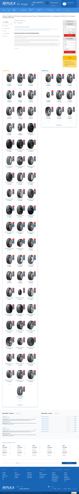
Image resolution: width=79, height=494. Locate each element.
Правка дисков (29, 477)
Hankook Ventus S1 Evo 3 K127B (30, 363)
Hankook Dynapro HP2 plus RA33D (20, 166)
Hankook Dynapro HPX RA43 (9, 182)
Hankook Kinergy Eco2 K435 (20, 248)
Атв (3, 479)
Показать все (20, 404)
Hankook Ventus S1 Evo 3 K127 (9, 363)
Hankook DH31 (70, 100)
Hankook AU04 (31, 100)
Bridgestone (4, 453)
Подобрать (69, 35)
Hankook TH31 (9, 281)
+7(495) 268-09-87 (37, 2)
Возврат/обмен (66, 477)
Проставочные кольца (43, 474)
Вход (18, 4)
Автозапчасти (42, 477)
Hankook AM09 (20, 100)
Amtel (3, 445)
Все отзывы (18, 413)
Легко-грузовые (7, 28)
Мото (3, 477)
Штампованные (17, 474)
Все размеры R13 (20, 22)
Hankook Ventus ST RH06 (20, 396)
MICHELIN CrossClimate (6, 429)
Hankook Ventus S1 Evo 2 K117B (30, 347)
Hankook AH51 (9, 100)
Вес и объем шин (54, 479)
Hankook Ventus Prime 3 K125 (31, 314)
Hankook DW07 (20, 133)
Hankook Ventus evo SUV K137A (9, 314)
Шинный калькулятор (55, 477)
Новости (65, 472)
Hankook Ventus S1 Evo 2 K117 (9, 347)
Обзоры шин (54, 474)
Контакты (58, 10)
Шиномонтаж (23, 10)
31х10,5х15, (16, 29)
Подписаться (69, 463)
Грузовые (6, 25)
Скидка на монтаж (68, 61)
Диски (9, 10)
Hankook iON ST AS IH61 (31, 215)
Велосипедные (7, 33)
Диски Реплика (14, 10)
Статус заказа (53, 5)
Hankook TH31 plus (30, 281)
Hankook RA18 (31, 248)
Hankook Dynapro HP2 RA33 (31, 166)
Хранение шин (31, 10)
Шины (3, 10)
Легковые (6, 22)
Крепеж (41, 472)
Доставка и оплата (39, 10)
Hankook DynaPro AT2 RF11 (30, 133)
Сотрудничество (50, 10)
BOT (32, 5)
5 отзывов (9, 104)
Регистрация (24, 4)
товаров (69, 4)
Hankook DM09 (9, 133)
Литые (16, 472)
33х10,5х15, (20, 29)
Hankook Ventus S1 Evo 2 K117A (20, 347)
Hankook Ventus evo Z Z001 (20, 314)
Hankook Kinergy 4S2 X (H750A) (9, 248)
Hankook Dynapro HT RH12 (20, 182)
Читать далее (16, 48)
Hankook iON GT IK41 (9, 215)
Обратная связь (54, 2)
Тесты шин (53, 472)
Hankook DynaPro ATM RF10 (9, 166)
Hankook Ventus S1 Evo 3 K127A (20, 363)
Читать (75, 416)
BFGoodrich (4, 447)
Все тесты (56, 413)
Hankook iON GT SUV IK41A (20, 215)
